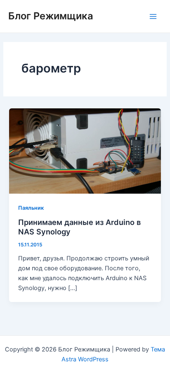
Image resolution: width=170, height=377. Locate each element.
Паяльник (31, 208)
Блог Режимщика (50, 16)
